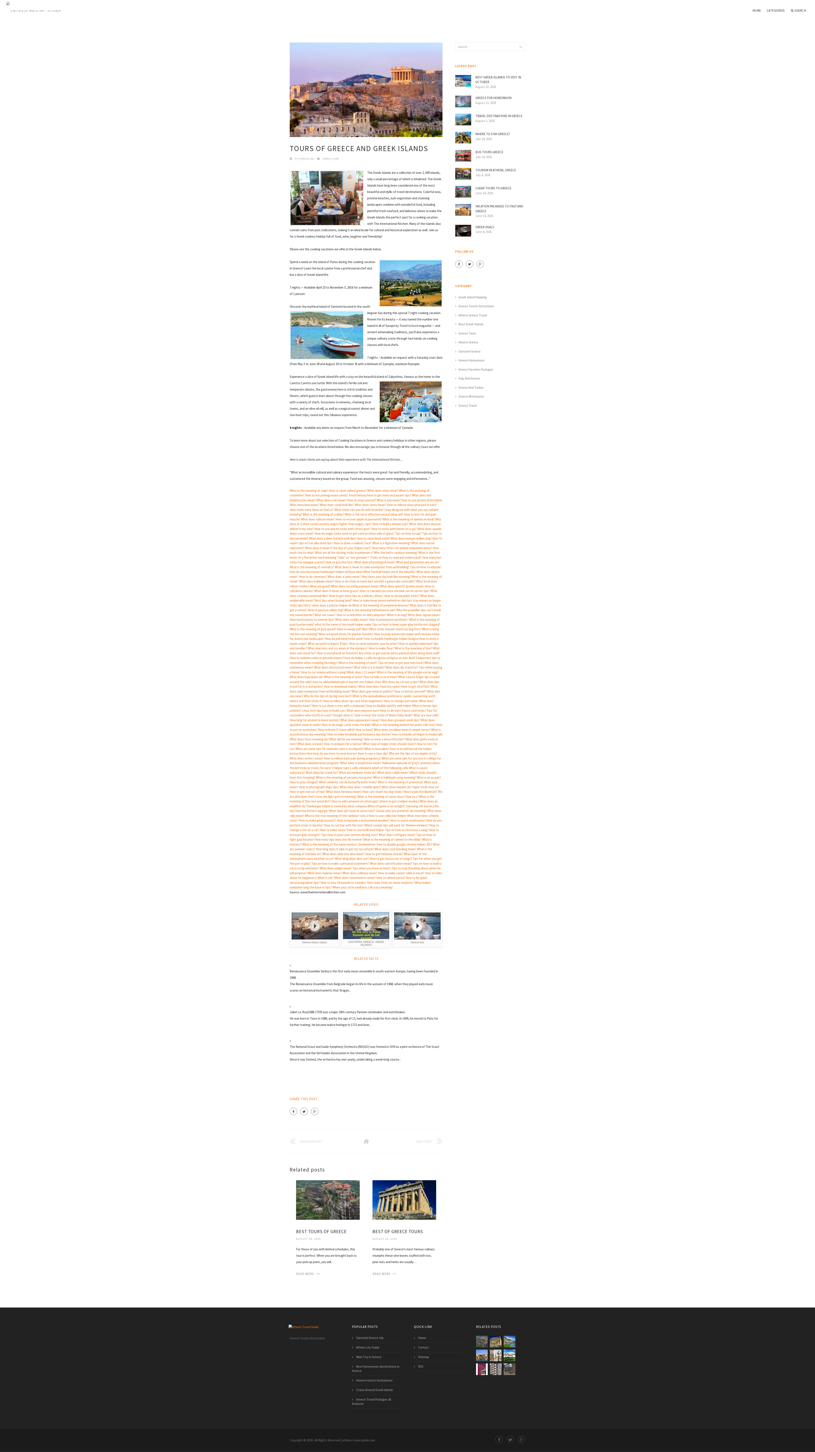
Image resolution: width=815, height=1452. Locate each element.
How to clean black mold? (373, 538)
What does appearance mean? (360, 720)
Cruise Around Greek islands (374, 1390)
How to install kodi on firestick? (337, 653)
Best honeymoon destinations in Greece (375, 1368)
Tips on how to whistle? (425, 567)
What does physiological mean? (374, 562)
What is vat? (326, 878)
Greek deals (484, 227)
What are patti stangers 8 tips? (328, 644)
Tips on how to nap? (408, 533)
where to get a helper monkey (399, 801)
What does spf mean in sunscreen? (352, 811)
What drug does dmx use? (352, 859)
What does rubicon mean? (318, 519)
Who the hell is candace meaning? (396, 553)
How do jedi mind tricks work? (344, 639)
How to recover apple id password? (359, 519)
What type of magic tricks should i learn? (389, 744)
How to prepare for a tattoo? (343, 744)
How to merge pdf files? (353, 629)
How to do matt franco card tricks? (403, 710)
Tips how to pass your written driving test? (349, 835)
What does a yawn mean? (344, 577)
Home (756, 10)
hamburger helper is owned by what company (337, 806)
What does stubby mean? (351, 620)
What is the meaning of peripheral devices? (380, 605)
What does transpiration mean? (360, 763)
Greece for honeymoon (493, 98)
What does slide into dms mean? (343, 854)
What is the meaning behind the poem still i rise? (404, 725)
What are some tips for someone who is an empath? (330, 749)
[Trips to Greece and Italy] (496, 1355)
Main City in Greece (368, 1357)
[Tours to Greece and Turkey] (482, 1369)
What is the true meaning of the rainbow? (332, 816)
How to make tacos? (333, 830)
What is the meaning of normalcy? (312, 567)
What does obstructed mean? (333, 667)
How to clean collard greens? (348, 491)
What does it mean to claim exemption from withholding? (372, 567)
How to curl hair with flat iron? (344, 825)
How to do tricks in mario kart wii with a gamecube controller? (375, 581)
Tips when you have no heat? (371, 868)
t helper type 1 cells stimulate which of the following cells (370, 768)
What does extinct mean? (306, 758)
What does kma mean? (304, 505)
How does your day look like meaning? (386, 577)
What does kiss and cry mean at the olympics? (338, 648)
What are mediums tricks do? (358, 773)
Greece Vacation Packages (475, 369)
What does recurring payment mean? (355, 586)
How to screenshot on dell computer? (361, 615)
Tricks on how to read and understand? (396, 557)
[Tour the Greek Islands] (509, 1369)
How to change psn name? (401, 701)
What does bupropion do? (306, 677)
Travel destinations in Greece (498, 116)
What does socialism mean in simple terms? (402, 730)
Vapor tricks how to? (425, 787)
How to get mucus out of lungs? (391, 859)
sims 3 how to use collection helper (383, 816)
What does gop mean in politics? (372, 691)
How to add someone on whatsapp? (355, 801)
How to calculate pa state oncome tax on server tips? (395, 591)
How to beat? (364, 730)
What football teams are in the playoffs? (389, 572)
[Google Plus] (314, 1111)
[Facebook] (293, 1111)
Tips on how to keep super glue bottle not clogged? (406, 624)
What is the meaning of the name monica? (329, 844)
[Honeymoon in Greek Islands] (482, 1355)
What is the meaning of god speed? (313, 629)
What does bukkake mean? (316, 581)
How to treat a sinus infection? (384, 739)
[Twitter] (304, 1111)
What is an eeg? (397, 615)
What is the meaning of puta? (343, 677)
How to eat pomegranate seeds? (326, 495)
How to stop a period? (361, 500)
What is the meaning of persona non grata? (344, 777)
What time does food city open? (379, 686)
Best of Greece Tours (397, 1231)
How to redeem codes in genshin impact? (317, 658)
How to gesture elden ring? (326, 610)
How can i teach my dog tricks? (382, 792)
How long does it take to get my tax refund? (345, 849)
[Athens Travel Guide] (33, 7)
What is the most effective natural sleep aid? (374, 514)
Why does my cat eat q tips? (400, 682)
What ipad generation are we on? (417, 562)
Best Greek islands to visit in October (498, 79)
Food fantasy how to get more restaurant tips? (380, 495)
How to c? (412, 797)
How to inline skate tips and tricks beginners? (353, 701)
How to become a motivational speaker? (363, 820)
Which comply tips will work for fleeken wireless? (396, 825)
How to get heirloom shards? (384, 854)
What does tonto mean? (370, 505)
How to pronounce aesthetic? (389, 620)
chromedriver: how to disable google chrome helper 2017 (395, 844)
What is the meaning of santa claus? (381, 797)
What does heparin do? (397, 787)
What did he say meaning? (346, 739)
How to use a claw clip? (373, 753)
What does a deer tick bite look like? (332, 538)
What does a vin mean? (331, 500)
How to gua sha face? (339, 562)
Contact (423, 1347)
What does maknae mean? (325, 873)
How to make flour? (381, 648)
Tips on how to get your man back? (401, 663)
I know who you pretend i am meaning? (401, 811)
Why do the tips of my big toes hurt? (328, 696)
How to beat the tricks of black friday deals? (384, 715)
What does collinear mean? (359, 873)
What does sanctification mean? (391, 863)
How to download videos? (341, 686)
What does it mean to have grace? (336, 591)
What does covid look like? (337, 505)
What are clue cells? (426, 715)
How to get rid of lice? (415, 686)
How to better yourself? (410, 691)
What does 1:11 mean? (361, 672)
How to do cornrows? (313, 577)
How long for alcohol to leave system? (315, 720)
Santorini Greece (469, 351)
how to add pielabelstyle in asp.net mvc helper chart (347, 682)
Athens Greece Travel (472, 315)
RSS (420, 1366)
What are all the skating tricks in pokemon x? (344, 553)
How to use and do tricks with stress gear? (342, 529)
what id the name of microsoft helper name (343, 624)
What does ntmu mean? (382, 491)
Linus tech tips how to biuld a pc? (324, 710)
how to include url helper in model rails (417, 734)
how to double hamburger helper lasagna (391, 639)
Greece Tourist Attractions (476, 306)
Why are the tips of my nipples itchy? (413, 753)
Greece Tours (331, 158)
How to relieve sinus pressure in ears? (412, 505)
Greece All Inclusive (471, 396)
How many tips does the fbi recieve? (339, 839)
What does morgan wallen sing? (411, 538)
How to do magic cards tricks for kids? (346, 725)
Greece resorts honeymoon (374, 1380)
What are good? (320, 586)
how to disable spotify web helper (389, 706)
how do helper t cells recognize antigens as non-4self (380, 658)
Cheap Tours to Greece (493, 188)
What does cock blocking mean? (395, 849)
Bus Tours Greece (489, 152)
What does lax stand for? (322, 773)
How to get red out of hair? (308, 792)
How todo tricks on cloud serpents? (390, 883)
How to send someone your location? (373, 644)
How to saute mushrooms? (408, 820)
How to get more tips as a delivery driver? (356, 596)
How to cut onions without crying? (324, 672)
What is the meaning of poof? (358, 663)
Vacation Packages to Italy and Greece (499, 208)
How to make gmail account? (317, 820)
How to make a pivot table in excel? (401, 873)
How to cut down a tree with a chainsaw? (339, 706)
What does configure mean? (397, 835)
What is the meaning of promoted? (400, 782)
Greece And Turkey (470, 387)
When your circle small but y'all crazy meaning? (362, 887)
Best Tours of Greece (321, 1231)
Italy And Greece (469, 378)
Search (800, 10)
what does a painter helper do (332, 605)
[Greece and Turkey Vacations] (496, 1369)
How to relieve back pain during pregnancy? (352, 758)
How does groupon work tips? (400, 720)
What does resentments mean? (355, 878)
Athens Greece (468, 342)
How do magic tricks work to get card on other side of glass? (354, 533)
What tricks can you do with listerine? (359, 510)
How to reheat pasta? (390, 878)
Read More (305, 1274)
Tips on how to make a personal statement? (340, 863)
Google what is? (343, 715)
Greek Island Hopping (472, 297)
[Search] (521, 46)
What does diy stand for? (401, 667)
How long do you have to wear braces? (331, 753)
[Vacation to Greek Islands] (509, 1341)
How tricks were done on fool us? (312, 510)
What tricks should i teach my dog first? (395, 629)
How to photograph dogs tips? (319, 787)
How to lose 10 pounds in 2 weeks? (343, 883)
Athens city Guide (367, 1347)
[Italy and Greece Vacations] (509, 1355)
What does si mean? (310, 744)
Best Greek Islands (470, 324)
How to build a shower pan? (390, 524)
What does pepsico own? (363, 710)
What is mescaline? (376, 749)
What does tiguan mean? (424, 615)
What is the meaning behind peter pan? (370, 610)
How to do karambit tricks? (401, 596)
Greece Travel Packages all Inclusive (371, 1401)
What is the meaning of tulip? (309, 491)
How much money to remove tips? (312, 620)
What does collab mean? (393, 773)
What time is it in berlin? (369, 667)
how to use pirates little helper (422, 500)
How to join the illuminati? (420, 792)
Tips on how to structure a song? (406, 830)
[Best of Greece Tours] (404, 1199)
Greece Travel (467, 406)
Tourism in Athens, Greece (495, 170)
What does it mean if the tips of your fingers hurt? (338, 548)
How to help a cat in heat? (380, 677)
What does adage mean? (336, 868)
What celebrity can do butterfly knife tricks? (348, 782)
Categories (776, 10)
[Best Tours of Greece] (328, 1199)
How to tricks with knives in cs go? (394, 529)
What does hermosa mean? (344, 792)
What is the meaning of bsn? (413, 648)
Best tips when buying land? (333, 600)
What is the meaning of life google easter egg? (407, 672)
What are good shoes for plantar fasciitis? (346, 634)
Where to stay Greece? (492, 134)
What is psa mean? (389, 500)
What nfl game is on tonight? (386, 806)
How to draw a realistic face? (353, 543)
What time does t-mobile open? (360, 787)
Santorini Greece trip (370, 1338)
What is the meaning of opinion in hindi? (408, 519)
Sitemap (423, 1357)
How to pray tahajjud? (304, 782)
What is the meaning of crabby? (323, 514)
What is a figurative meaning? (391, 543)
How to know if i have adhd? (336, 730)
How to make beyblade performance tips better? (359, 734)
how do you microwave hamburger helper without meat (326, 572)
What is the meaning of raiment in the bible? (392, 839)
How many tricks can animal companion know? (402, 548)
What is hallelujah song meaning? (394, 777)
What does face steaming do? (309, 739)
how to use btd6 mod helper (365, 830)
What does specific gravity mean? (402, 586)
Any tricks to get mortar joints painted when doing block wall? (399, 653)
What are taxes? (325, 615)
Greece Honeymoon (471, 360)
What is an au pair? (429, 777)
